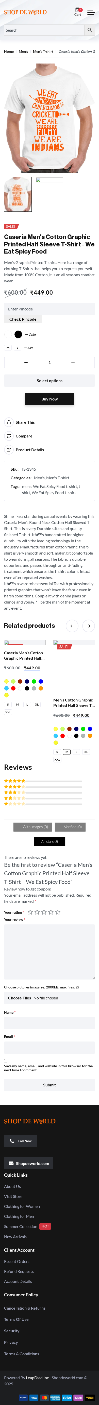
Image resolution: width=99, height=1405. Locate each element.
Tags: (15, 486)
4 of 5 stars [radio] (51, 912)
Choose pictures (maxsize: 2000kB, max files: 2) (41, 987)
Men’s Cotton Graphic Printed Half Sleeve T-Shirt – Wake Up (73, 705)
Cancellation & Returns (24, 1308)
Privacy (11, 1342)
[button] (72, 626)
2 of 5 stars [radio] (37, 912)
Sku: (15, 469)
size (30, 348)
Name (10, 1012)
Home (9, 52)
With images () (35, 827)
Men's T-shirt (43, 52)
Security (12, 1330)
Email (9, 1037)
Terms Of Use (16, 1319)
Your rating (14, 912)
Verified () (72, 827)
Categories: (21, 477)
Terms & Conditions (21, 1353)
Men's (23, 52)
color (32, 334)
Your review (14, 920)
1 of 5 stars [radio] (31, 912)
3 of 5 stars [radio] (44, 912)
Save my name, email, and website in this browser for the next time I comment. (48, 1068)
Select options (49, 380)
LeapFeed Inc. (39, 1377)
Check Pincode (23, 319)
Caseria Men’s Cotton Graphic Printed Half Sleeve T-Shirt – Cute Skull (23, 660)
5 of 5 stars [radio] (57, 912)
